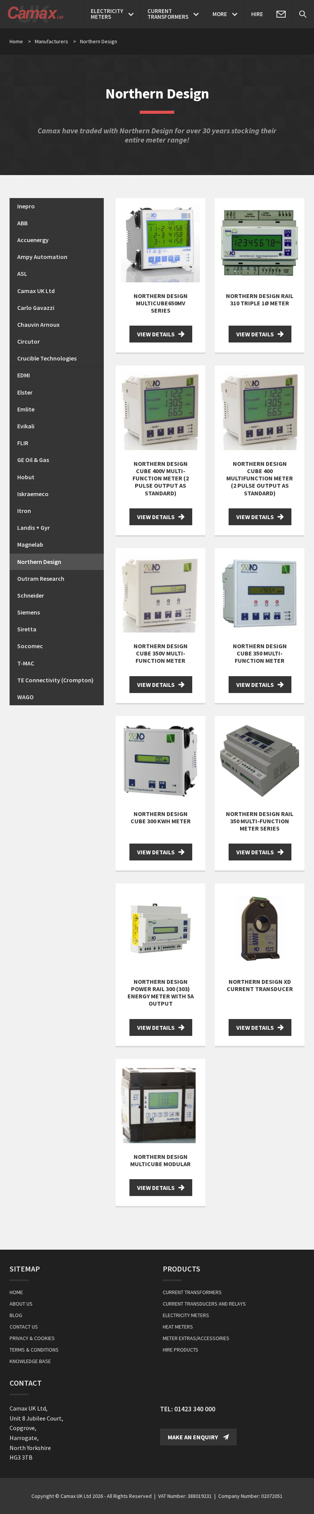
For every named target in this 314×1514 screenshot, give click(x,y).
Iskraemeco (33, 494)
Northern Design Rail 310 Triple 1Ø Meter (259, 299)
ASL (22, 273)
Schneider (30, 595)
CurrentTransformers (167, 13)
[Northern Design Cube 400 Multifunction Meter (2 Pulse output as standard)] (259, 410)
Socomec (30, 646)
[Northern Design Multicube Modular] (160, 1104)
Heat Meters (178, 1326)
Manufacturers (55, 41)
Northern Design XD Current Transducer (260, 985)
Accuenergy (33, 240)
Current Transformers (192, 1292)
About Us (21, 1303)
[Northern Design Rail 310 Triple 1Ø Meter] (259, 243)
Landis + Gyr (33, 527)
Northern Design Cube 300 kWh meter (161, 817)
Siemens (28, 612)
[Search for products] (303, 14)
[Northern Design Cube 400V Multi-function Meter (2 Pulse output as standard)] (160, 410)
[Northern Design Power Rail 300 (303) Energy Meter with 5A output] (160, 928)
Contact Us (24, 1326)
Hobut (25, 477)
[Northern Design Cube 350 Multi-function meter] (259, 593)
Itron (24, 510)
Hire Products (180, 1349)
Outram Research (40, 578)
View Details (156, 334)
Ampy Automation (42, 257)
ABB (22, 223)
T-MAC (25, 663)
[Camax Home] (37, 14)
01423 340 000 (194, 1408)
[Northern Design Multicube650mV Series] (160, 243)
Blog (16, 1315)
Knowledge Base (30, 1361)
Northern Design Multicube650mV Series (161, 303)
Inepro (26, 206)
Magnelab (30, 544)
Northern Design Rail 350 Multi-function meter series (259, 821)
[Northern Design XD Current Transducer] (259, 928)
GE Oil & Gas (33, 460)
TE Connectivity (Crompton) (55, 680)
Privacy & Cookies (32, 1338)
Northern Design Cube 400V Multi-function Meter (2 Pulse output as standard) (160, 478)
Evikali (25, 426)
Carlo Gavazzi (35, 307)
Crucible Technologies (47, 358)
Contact (26, 1383)
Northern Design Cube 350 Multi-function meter (260, 653)
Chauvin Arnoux (38, 324)
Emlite (25, 409)
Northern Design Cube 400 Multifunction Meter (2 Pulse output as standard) (259, 478)
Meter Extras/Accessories (196, 1338)
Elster (25, 392)
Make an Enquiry (193, 1437)
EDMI (23, 375)
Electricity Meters (186, 1315)
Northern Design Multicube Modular (160, 1160)
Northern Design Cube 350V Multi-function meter (161, 653)
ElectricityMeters (107, 13)
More (220, 14)
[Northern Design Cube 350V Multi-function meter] (160, 593)
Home (16, 41)
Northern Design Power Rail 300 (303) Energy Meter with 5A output (161, 993)
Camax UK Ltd (36, 291)
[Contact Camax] (281, 14)
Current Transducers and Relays (204, 1303)
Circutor (28, 341)
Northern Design (39, 561)
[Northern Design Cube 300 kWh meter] (160, 761)
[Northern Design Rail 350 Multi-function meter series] (259, 761)
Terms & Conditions (34, 1349)
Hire (257, 14)
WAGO (25, 697)
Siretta (26, 629)
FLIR (22, 443)
